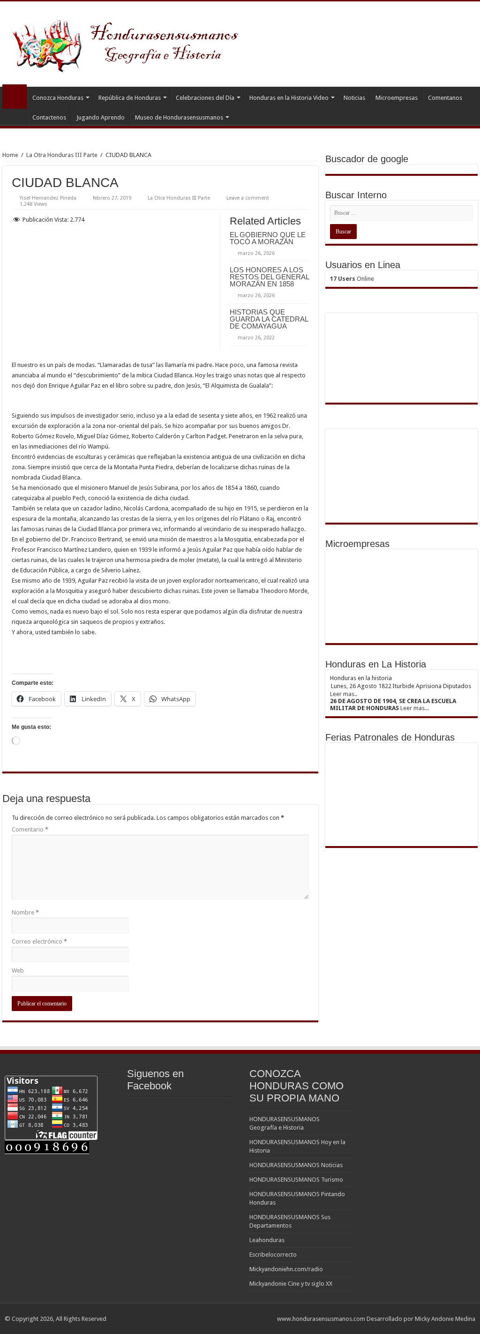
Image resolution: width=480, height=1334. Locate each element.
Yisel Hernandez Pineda (48, 198)
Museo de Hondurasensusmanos (179, 117)
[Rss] (265, 1318)
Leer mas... (414, 708)
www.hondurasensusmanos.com (321, 1318)
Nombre (25, 912)
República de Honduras (129, 97)
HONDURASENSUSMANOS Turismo (296, 1179)
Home (10, 154)
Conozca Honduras (57, 97)
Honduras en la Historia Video (289, 97)
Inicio (14, 96)
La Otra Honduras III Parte (62, 154)
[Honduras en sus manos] (126, 42)
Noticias (354, 97)
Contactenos (49, 117)
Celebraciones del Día (205, 97)
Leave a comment (247, 198)
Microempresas (396, 97)
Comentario (30, 829)
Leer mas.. (343, 693)
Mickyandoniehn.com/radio (286, 1269)
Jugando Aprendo (100, 117)
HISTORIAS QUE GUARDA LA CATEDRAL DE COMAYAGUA (269, 319)
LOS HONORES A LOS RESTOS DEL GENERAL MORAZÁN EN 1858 (269, 277)
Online (352, 278)
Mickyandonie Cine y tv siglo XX (290, 1283)
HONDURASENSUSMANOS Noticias (296, 1165)
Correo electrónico (39, 941)
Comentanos (445, 97)
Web (18, 970)
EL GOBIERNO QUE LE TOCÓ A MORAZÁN (268, 238)
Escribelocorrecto (273, 1254)
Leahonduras (267, 1240)
